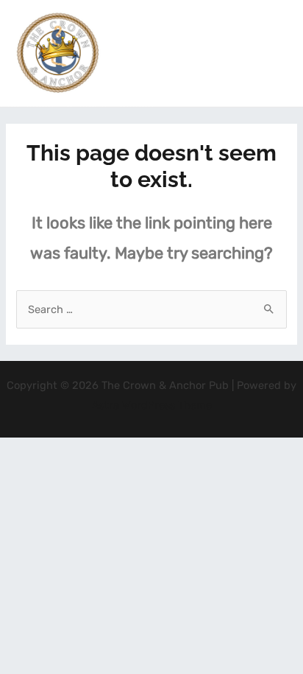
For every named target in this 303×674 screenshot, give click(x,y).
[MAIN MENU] (272, 53)
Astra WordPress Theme (152, 405)
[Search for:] (151, 309)
